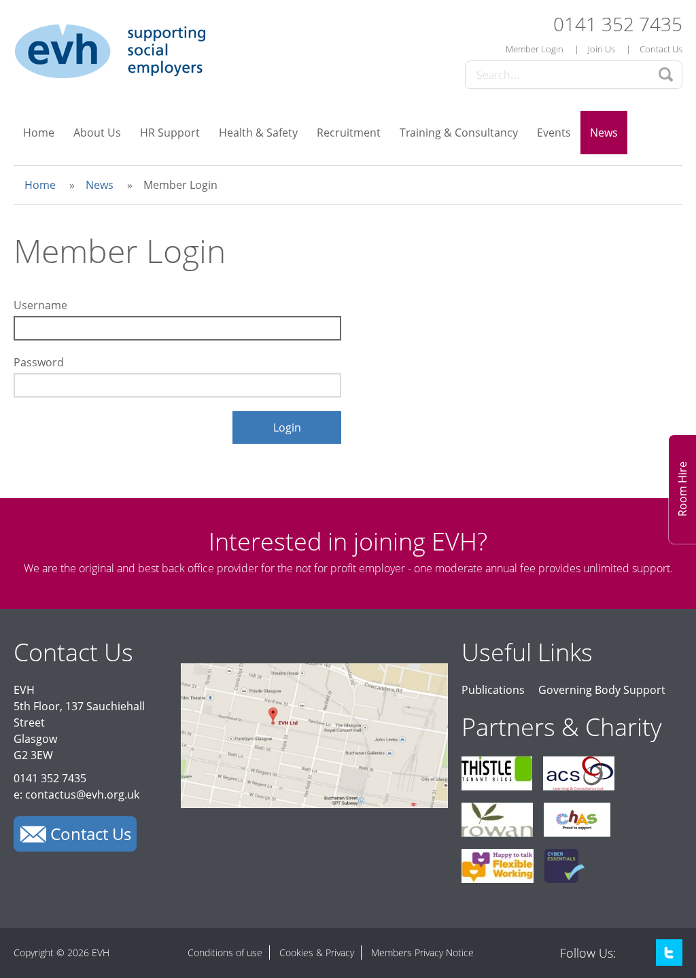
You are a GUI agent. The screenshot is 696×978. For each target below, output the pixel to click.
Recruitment (349, 132)
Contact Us (661, 49)
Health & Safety (258, 132)
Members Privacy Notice (422, 952)
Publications (493, 689)
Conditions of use (225, 952)
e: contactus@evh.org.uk (76, 794)
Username (40, 305)
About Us (97, 132)
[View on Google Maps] (314, 804)
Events (554, 132)
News (604, 132)
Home (38, 132)
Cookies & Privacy (316, 952)
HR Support (170, 132)
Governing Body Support (601, 689)
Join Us (601, 49)
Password (39, 362)
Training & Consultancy (459, 132)
